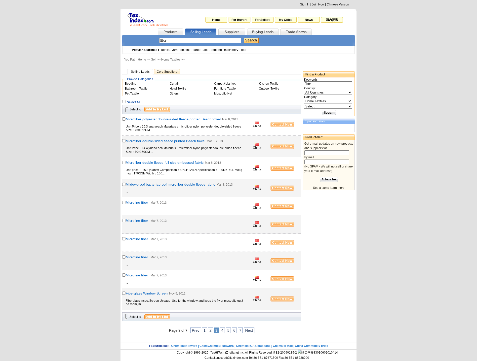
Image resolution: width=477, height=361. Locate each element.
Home (216, 20)
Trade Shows (296, 32)
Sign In (305, 4)
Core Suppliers (167, 71)
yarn (175, 50)
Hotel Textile (178, 88)
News (309, 20)
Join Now (318, 4)
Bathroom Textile (136, 88)
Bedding (130, 83)
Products (170, 32)
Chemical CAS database (253, 346)
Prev (195, 330)
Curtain (175, 83)
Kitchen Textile (268, 83)
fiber (243, 50)
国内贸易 (332, 20)
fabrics (164, 50)
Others (174, 93)
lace (205, 50)
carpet (197, 50)
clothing (185, 50)
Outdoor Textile (269, 88)
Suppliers (232, 32)
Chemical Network (184, 346)
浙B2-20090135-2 (285, 352)
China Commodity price (311, 346)
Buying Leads (263, 32)
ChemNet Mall (283, 346)
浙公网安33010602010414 (320, 352)
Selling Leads (200, 32)
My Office (285, 20)
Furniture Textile (225, 88)
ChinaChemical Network (216, 346)
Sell (153, 59)
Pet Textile (132, 93)
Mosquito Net (223, 93)
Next (249, 330)
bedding (216, 50)
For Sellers (262, 20)
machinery (231, 50)
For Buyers (239, 20)
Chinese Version (338, 4)
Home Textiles (170, 59)
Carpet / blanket (225, 83)
